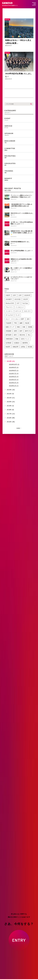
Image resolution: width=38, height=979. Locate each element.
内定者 (27, 323)
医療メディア (10, 327)
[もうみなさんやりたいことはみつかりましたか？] (7, 278)
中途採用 (8, 323)
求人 (29, 335)
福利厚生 (25, 343)
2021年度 (17, 299)
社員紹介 (17, 343)
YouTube (25, 303)
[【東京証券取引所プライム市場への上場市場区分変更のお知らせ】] (7, 206)
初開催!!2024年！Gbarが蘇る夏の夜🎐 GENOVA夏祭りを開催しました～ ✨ (22, 232)
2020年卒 (27, 295)
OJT (18, 303)
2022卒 (25, 299)
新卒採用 (8, 335)
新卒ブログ (28, 331)
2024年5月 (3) (13, 376)
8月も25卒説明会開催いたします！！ (22, 250)
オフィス (18, 311)
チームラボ (9, 315)
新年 (15, 335)
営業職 (30, 327)
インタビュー (19, 307)
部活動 (30, 347)
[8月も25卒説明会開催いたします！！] (7, 252)
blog (7, 19)
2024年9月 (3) (13, 367)
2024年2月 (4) (13, 382)
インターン (9, 311)
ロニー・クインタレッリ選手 (15, 319)
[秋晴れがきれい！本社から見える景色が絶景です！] (19, 28)
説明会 (23, 347)
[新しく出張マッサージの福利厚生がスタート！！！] (7, 269)
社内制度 (8, 343)
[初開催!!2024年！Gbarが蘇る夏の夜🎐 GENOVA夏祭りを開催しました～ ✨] (7, 232)
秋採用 (8, 347)
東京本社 (22, 335)
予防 (15, 323)
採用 (15, 331)
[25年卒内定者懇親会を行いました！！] (7, 243)
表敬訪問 (15, 347)
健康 (21, 323)
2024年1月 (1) (13, 385)
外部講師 (8, 331)
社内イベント (25, 339)
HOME (18, 428)
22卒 (14, 295)
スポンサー (27, 311)
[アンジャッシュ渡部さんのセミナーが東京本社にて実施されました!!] (7, 197)
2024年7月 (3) (13, 373)
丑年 (28, 319)
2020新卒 (9, 299)
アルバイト (9, 307)
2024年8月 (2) (13, 370)
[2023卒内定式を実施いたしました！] (19, 61)
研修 (16, 339)
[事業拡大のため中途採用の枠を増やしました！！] (7, 260)
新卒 (21, 331)
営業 (23, 327)
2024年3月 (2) (13, 379)
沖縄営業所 (9, 339)
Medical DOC (10, 303)
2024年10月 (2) (14, 364)
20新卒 (8, 295)
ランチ (17, 315)
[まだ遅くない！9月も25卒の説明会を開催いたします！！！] (7, 223)
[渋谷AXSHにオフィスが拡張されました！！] (7, 214)
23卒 (20, 295)
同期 (18, 327)
